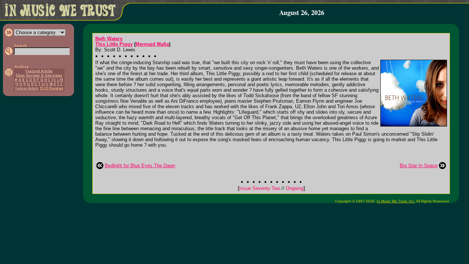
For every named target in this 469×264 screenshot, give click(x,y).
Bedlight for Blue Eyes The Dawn (140, 165)
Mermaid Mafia (152, 44)
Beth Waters (108, 38)
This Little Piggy (114, 44)
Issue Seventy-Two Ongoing (271, 188)
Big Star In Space (418, 165)
